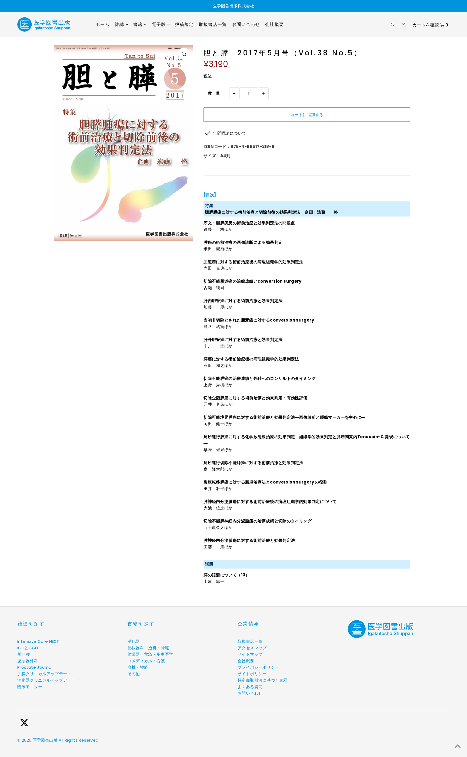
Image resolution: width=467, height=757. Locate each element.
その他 (134, 674)
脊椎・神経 (138, 667)
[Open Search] (392, 25)
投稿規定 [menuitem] (184, 24)
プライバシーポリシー (258, 667)
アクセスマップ (252, 648)
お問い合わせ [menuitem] (246, 24)
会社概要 (246, 661)
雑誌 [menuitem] (119, 24)
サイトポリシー (252, 674)
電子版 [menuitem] (159, 24)
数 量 (212, 93)
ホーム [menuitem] (102, 24)
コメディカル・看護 (146, 661)
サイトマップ (250, 654)
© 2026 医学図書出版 (37, 740)
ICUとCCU (27, 648)
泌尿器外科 (27, 661)
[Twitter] (24, 723)
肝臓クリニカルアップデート (44, 674)
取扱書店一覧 (250, 641)
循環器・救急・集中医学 (150, 654)
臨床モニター (29, 687)
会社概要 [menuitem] (274, 24)
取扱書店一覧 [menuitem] (213, 24)
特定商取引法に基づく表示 (263, 680)
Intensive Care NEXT (38, 641)
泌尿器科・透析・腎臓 (148, 648)
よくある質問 (250, 687)
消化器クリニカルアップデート (46, 680)
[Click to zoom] (184, 54)
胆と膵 (23, 654)
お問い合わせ (250, 693)
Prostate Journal (34, 667)
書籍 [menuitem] (137, 24)
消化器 (134, 641)
